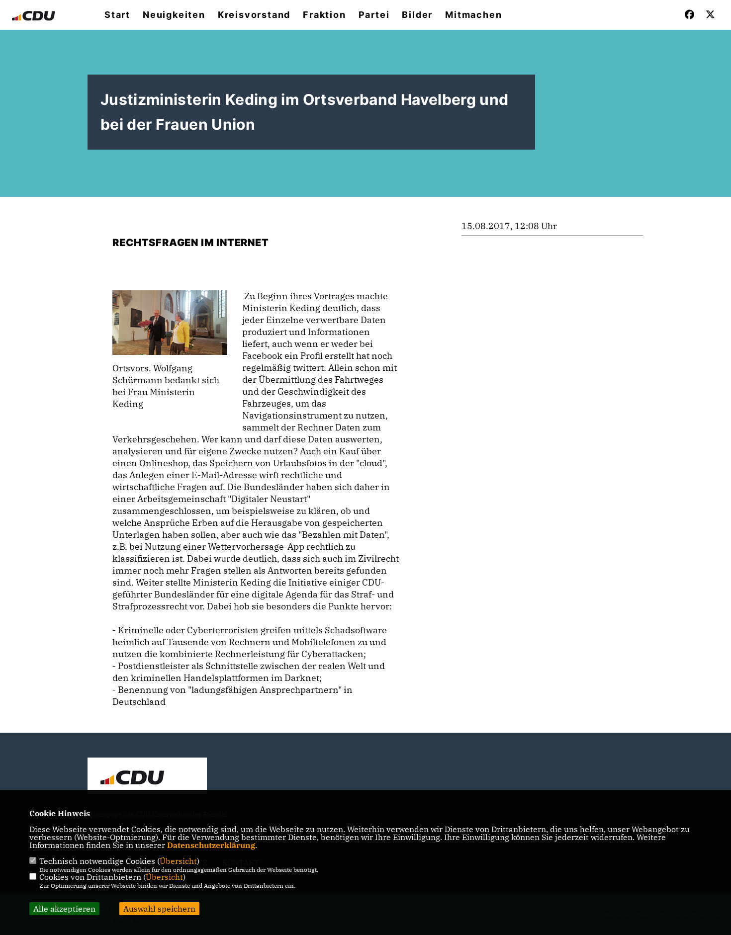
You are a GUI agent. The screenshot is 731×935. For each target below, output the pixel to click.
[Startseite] (147, 776)
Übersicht (178, 861)
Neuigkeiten (174, 14)
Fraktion (324, 14)
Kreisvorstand (254, 14)
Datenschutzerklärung (211, 845)
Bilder (417, 14)
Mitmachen (473, 14)
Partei (374, 14)
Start (117, 14)
